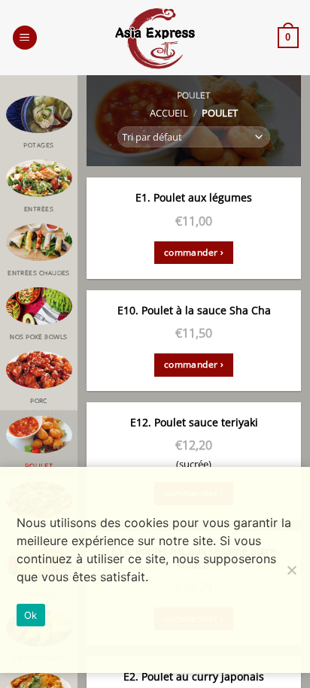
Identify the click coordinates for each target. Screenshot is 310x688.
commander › (193, 252)
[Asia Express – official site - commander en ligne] (155, 38)
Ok (31, 615)
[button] (25, 38)
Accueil (169, 113)
